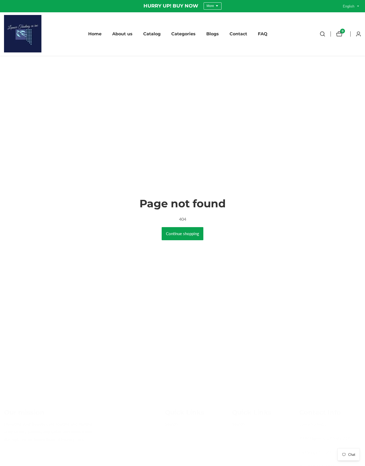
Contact (238, 33)
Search (171, 424)
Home (95, 33)
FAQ (262, 33)
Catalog (152, 33)
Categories (183, 33)
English (349, 6)
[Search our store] (322, 34)
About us (122, 33)
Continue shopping (182, 233)
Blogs (212, 33)
